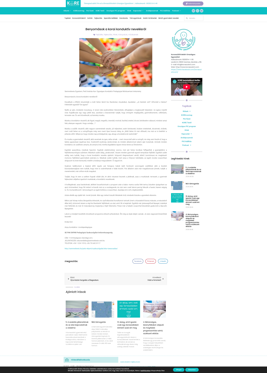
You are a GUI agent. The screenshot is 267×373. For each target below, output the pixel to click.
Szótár (90, 18)
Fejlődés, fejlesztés (104, 34)
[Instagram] (197, 11)
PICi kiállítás (165, 11)
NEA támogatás (99, 322)
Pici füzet (90, 11)
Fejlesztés (98, 18)
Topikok (67, 18)
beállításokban (146, 371)
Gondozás (123, 18)
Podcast (175, 11)
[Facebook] (193, 11)
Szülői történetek (150, 18)
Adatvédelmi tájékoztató (130, 362)
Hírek (129, 11)
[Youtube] (201, 11)
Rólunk (66, 11)
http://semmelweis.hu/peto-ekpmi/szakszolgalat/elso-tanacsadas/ (91, 248)
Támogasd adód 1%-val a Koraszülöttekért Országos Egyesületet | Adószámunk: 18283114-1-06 (120, 3)
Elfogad (178, 370)
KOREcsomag (78, 11)
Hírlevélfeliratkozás (80, 359)
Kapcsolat (137, 11)
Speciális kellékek (111, 18)
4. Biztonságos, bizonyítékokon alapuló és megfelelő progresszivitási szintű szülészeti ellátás (153, 328)
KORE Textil (100, 11)
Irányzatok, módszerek (128, 34)
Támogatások (135, 18)
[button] (137, 261)
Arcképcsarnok (152, 11)
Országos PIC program (115, 11)
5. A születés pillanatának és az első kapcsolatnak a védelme (77, 325)
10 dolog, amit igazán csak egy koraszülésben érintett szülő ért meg (128, 325)
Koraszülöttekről (79, 18)
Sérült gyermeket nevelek (168, 18)
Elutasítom (192, 370)
